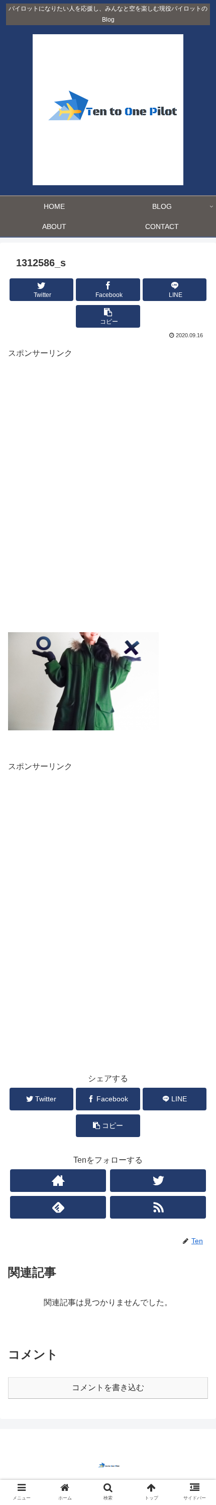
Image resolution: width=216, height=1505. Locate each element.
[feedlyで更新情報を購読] (58, 1207)
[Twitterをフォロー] (158, 1180)
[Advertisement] (108, 498)
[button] (195, 1070)
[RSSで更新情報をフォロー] (158, 1207)
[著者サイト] (58, 1180)
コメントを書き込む (108, 1387)
